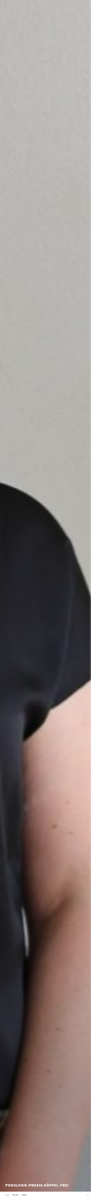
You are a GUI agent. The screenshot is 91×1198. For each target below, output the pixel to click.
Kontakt (24, 1195)
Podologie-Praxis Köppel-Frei (37, 1185)
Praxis (7, 1195)
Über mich (16, 1195)
